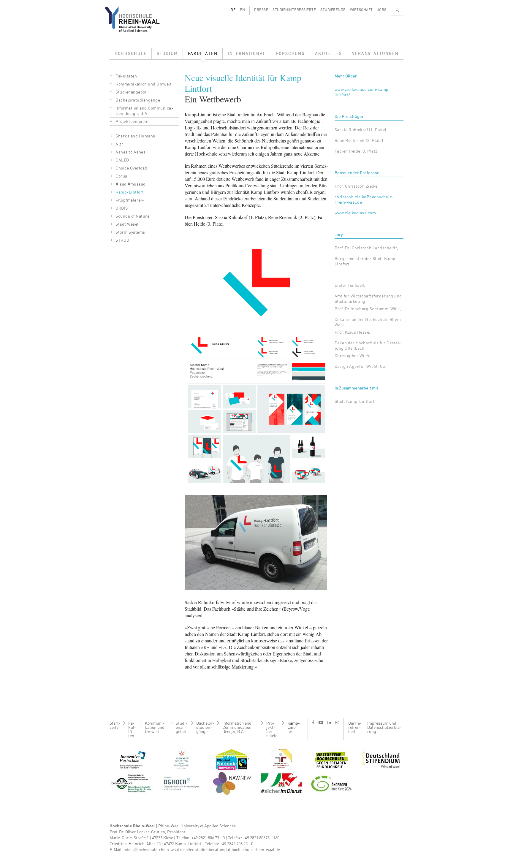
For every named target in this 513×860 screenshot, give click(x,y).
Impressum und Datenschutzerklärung (384, 727)
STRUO (122, 240)
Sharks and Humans (135, 136)
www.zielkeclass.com (355, 213)
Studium (167, 54)
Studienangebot (131, 92)
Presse (261, 10)
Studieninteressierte (294, 10)
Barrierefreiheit (355, 727)
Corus (121, 176)
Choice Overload (131, 168)
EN (242, 10)
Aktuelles (328, 54)
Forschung (290, 54)
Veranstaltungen (375, 54)
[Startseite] (137, 19)
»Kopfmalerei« (130, 200)
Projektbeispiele (131, 122)
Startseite (115, 725)
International (247, 54)
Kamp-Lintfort (129, 192)
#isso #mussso (130, 184)
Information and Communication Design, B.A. (144, 111)
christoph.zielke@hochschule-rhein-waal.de (364, 200)
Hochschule (131, 54)
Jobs (382, 10)
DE (233, 10)
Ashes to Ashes (130, 152)
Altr (119, 144)
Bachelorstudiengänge (137, 100)
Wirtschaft (361, 10)
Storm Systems (130, 232)
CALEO (122, 160)
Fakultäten (203, 54)
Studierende (333, 10)
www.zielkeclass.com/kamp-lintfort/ (363, 92)
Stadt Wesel (127, 224)
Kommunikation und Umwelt (143, 84)
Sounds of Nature (132, 216)
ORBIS (121, 208)
